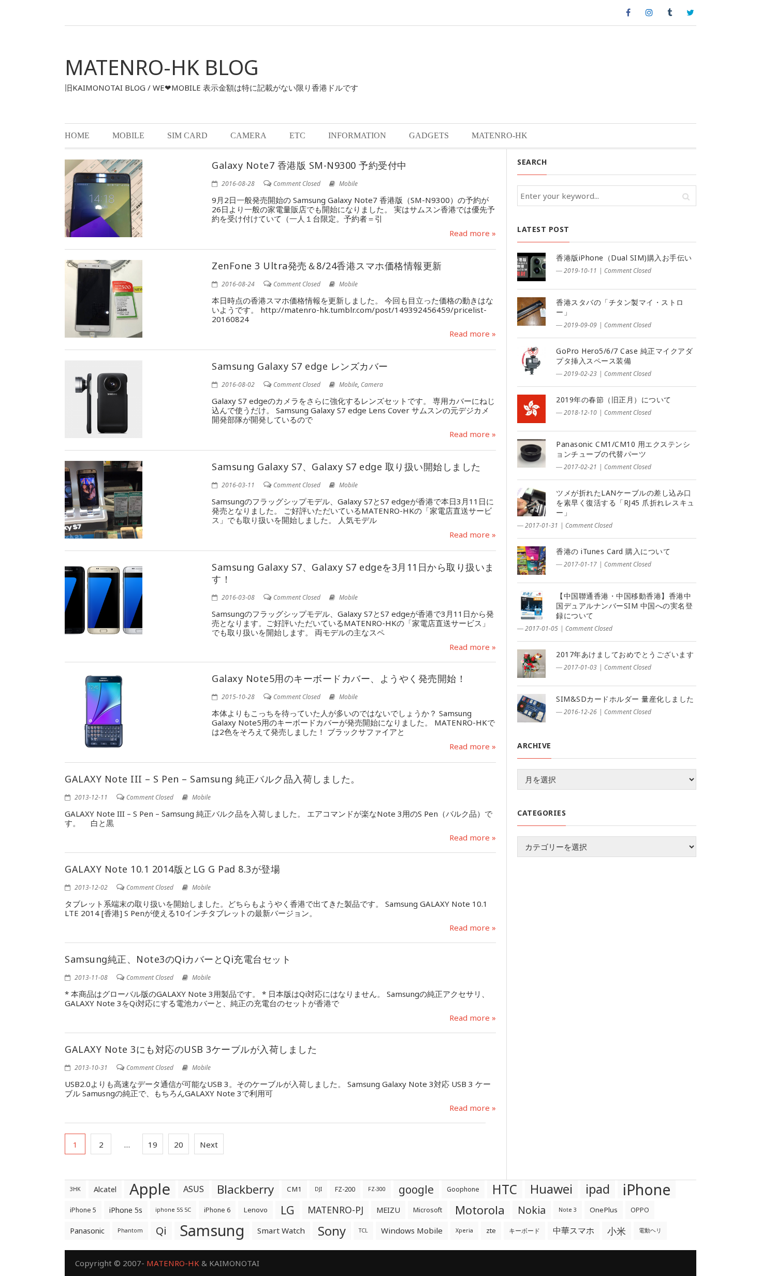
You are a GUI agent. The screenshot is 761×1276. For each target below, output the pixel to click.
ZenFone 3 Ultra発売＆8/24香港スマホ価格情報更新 (327, 265)
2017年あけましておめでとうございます (625, 654)
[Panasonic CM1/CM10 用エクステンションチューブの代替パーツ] (531, 453)
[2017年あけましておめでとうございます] (531, 663)
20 (178, 1144)
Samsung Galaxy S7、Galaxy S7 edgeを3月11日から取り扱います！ (353, 573)
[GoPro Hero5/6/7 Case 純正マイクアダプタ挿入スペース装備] (531, 360)
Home (77, 135)
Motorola (480, 1209)
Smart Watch (281, 1230)
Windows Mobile (412, 1230)
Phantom (130, 1230)
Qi (161, 1230)
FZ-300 (377, 1189)
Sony (332, 1230)
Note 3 (568, 1209)
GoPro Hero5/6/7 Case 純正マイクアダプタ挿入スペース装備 (624, 356)
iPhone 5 (83, 1210)
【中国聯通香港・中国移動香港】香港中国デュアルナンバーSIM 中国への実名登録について (624, 605)
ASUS (193, 1189)
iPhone (646, 1189)
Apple (149, 1189)
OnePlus (604, 1209)
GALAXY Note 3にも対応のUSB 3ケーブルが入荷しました (191, 1049)
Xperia (464, 1230)
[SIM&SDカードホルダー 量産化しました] (531, 708)
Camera (248, 135)
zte (491, 1230)
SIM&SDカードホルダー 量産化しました (625, 699)
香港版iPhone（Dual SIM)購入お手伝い (624, 258)
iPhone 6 (217, 1210)
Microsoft (427, 1210)
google (416, 1189)
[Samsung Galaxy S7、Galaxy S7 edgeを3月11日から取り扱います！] (103, 600)
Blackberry (245, 1189)
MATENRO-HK (500, 135)
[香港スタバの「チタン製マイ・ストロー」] (531, 311)
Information (357, 135)
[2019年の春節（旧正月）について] (531, 409)
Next (209, 1144)
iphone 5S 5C (173, 1209)
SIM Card (187, 135)
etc (297, 135)
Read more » (472, 233)
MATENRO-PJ (335, 1210)
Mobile (128, 135)
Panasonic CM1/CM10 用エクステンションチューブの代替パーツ (623, 449)
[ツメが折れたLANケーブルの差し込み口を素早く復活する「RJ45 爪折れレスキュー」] (531, 502)
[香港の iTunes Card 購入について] (531, 560)
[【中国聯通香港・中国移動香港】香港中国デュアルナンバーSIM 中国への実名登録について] (531, 605)
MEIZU (388, 1210)
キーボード (524, 1230)
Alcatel (105, 1189)
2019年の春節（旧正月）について (613, 399)
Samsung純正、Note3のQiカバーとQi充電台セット (178, 959)
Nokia (532, 1210)
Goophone (463, 1189)
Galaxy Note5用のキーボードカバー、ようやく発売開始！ (339, 678)
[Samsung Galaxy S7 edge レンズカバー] (103, 399)
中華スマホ (573, 1230)
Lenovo (255, 1209)
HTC (504, 1189)
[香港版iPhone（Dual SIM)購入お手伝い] (531, 267)
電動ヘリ (650, 1230)
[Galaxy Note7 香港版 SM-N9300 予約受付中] (103, 198)
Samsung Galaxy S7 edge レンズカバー (300, 366)
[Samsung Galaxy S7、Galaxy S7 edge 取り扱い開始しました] (103, 500)
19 (152, 1144)
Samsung (212, 1231)
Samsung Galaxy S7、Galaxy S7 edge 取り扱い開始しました (346, 466)
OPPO (640, 1210)
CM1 (294, 1189)
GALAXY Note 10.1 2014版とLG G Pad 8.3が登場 (172, 869)
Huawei (551, 1189)
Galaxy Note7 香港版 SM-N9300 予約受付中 (309, 165)
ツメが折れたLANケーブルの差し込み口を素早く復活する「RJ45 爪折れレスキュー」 (625, 502)
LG (288, 1209)
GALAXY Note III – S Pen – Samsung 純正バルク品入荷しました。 (212, 779)
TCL (363, 1230)
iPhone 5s (125, 1210)
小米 (616, 1230)
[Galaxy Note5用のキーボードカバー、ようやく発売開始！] (103, 711)
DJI (318, 1189)
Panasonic (87, 1231)
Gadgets (429, 135)
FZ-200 (345, 1189)
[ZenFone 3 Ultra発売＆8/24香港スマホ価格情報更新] (103, 299)
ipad (598, 1189)
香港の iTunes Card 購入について (613, 551)
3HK (75, 1189)
